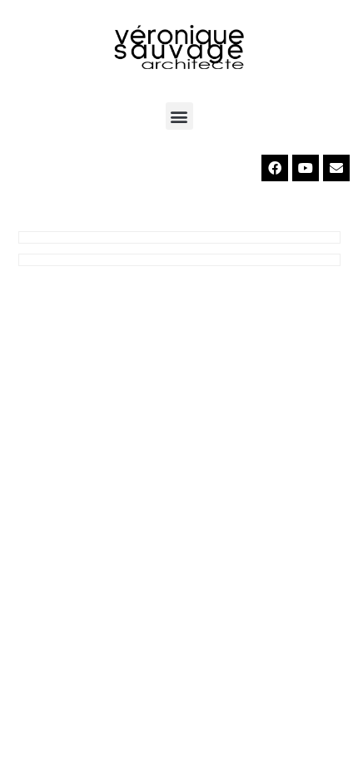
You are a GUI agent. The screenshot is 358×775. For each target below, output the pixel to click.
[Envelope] (336, 168)
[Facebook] (274, 168)
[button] (179, 116)
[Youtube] (305, 168)
